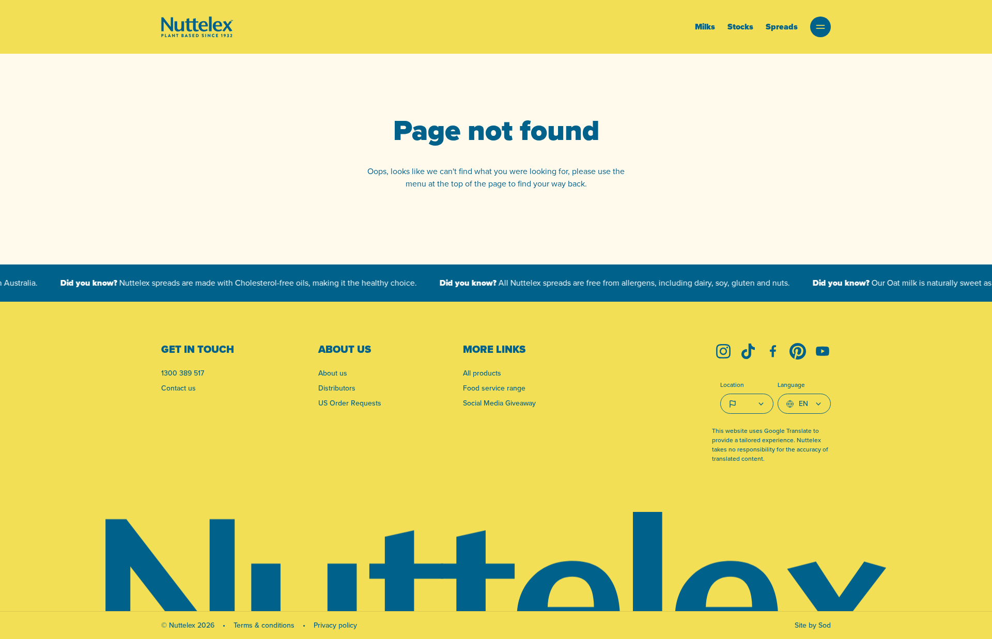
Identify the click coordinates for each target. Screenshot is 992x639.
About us (332, 373)
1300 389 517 (182, 373)
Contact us (178, 388)
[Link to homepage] (197, 27)
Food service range (494, 388)
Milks (705, 27)
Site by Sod (813, 625)
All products (482, 373)
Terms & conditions (264, 625)
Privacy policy (335, 625)
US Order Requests (349, 403)
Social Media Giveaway (499, 403)
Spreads (782, 27)
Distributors (336, 388)
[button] (820, 27)
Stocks (740, 27)
